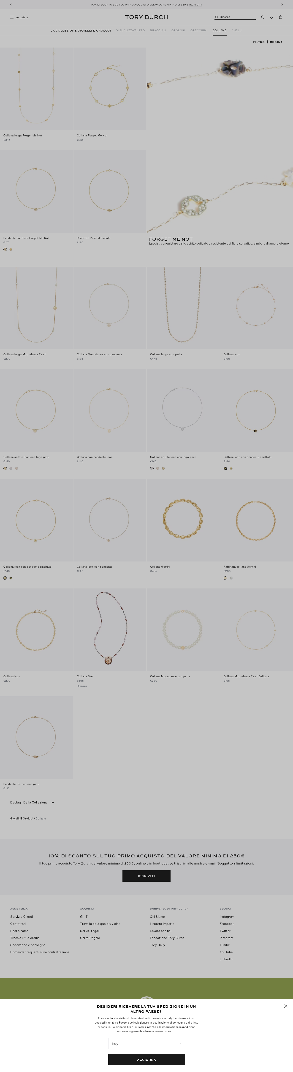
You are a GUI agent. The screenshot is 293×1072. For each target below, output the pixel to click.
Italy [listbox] (115, 1043)
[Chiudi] (286, 1006)
